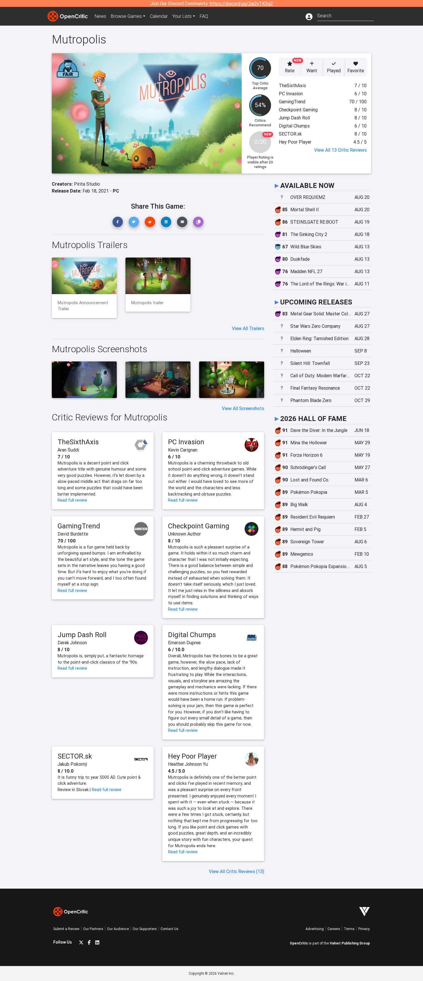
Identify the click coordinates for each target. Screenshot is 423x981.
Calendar (159, 16)
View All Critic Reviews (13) (236, 871)
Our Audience (118, 929)
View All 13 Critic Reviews (340, 150)
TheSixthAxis (78, 442)
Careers (333, 929)
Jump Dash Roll (82, 634)
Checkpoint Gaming (198, 526)
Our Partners (93, 929)
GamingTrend (79, 526)
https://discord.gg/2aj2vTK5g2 (241, 3)
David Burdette (73, 534)
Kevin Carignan (182, 450)
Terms (349, 929)
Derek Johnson (72, 642)
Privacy (364, 929)
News (100, 16)
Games (126, 16)
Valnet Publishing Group (350, 943)
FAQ (204, 16)
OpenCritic (299, 943)
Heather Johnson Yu (188, 764)
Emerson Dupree (184, 642)
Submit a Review (66, 929)
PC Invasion (186, 442)
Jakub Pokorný (72, 764)
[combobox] (345, 15)
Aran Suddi (68, 450)
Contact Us (169, 929)
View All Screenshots (243, 408)
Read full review (72, 500)
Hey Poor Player (192, 756)
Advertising (315, 929)
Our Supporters (145, 929)
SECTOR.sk (75, 756)
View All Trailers (248, 328)
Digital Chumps (192, 634)
